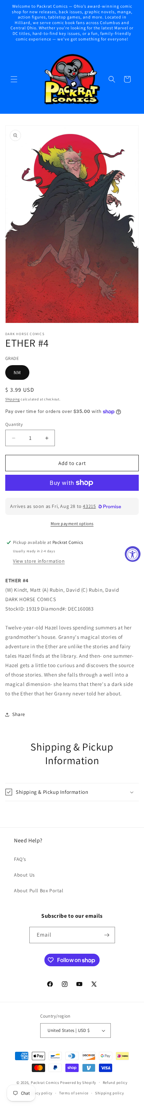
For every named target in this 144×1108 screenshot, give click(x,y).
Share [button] (18, 714)
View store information (39, 561)
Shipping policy (109, 1093)
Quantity (14, 424)
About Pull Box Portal (39, 890)
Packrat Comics (45, 1082)
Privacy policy (39, 1093)
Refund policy (115, 1082)
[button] (14, 79)
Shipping (12, 399)
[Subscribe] (107, 935)
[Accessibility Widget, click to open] (133, 554)
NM (17, 372)
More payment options (72, 523)
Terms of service (73, 1093)
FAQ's (20, 859)
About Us (24, 875)
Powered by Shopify (78, 1082)
